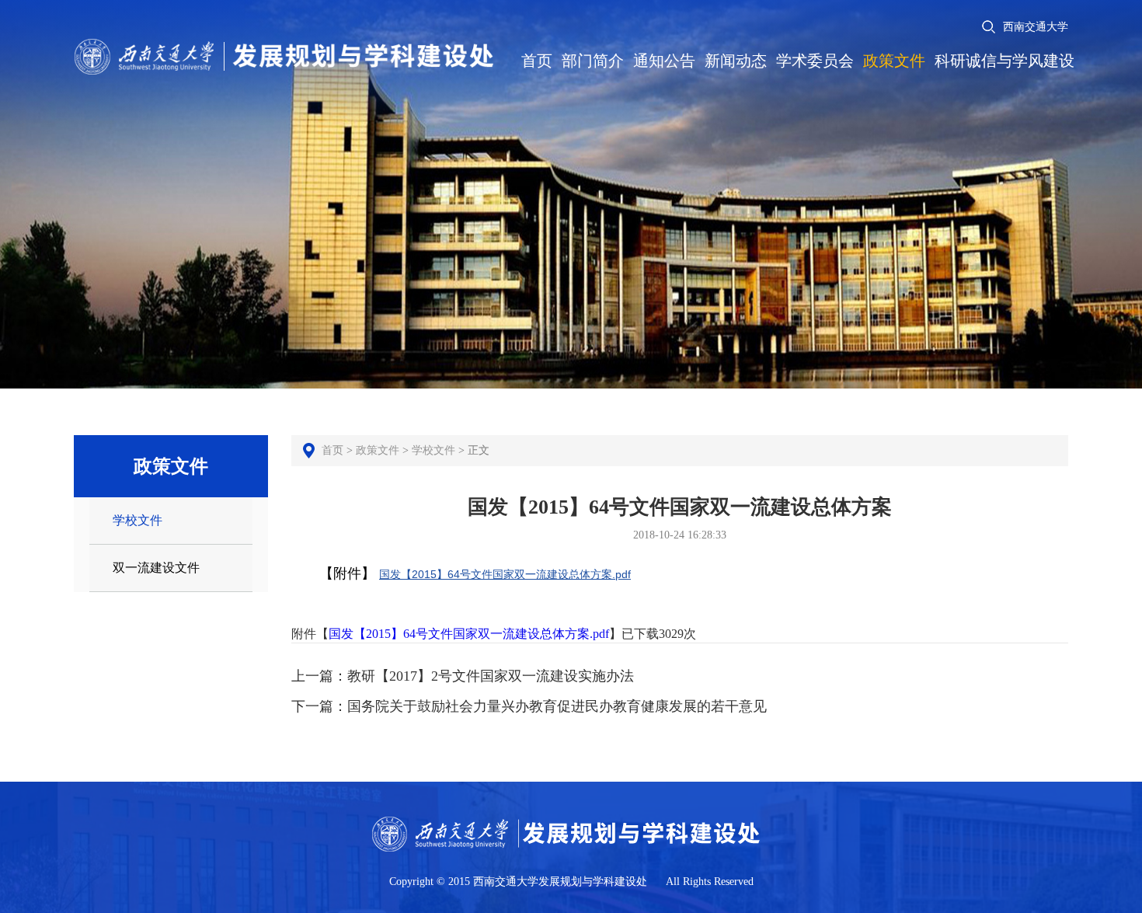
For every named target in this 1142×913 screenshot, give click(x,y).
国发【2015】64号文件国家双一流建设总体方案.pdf (505, 574)
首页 (536, 60)
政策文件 (894, 60)
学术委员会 (815, 60)
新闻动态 (736, 60)
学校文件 (137, 520)
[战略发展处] (285, 37)
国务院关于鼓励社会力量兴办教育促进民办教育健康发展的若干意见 (557, 706)
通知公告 (664, 60)
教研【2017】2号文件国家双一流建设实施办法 (490, 676)
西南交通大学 (1035, 27)
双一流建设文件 (156, 567)
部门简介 (593, 60)
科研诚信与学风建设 (1004, 60)
